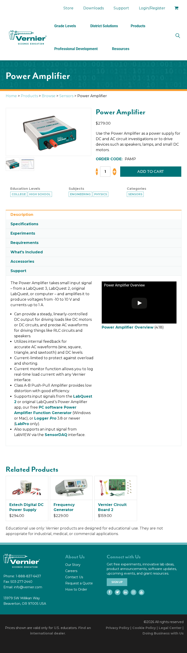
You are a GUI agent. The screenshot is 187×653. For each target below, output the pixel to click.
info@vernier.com (28, 587)
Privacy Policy (117, 628)
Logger (45, 418)
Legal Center (170, 628)
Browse (48, 96)
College (19, 194)
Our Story (73, 565)
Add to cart (150, 171)
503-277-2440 (21, 582)
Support (121, 8)
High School (40, 194)
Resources (120, 49)
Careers (71, 571)
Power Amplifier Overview (127, 327)
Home (11, 96)
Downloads (93, 8)
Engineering (80, 194)
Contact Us (74, 577)
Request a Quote (79, 583)
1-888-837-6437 (28, 576)
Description (21, 214)
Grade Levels (65, 26)
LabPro (22, 424)
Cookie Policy (144, 628)
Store (68, 8)
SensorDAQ (56, 435)
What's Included (26, 252)
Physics (100, 194)
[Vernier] (27, 37)
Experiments (22, 233)
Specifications (24, 224)
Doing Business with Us (163, 633)
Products (138, 26)
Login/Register (152, 8)
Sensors (66, 96)
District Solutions (104, 26)
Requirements (24, 243)
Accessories (22, 261)
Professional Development (76, 49)
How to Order (76, 589)
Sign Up (117, 582)
